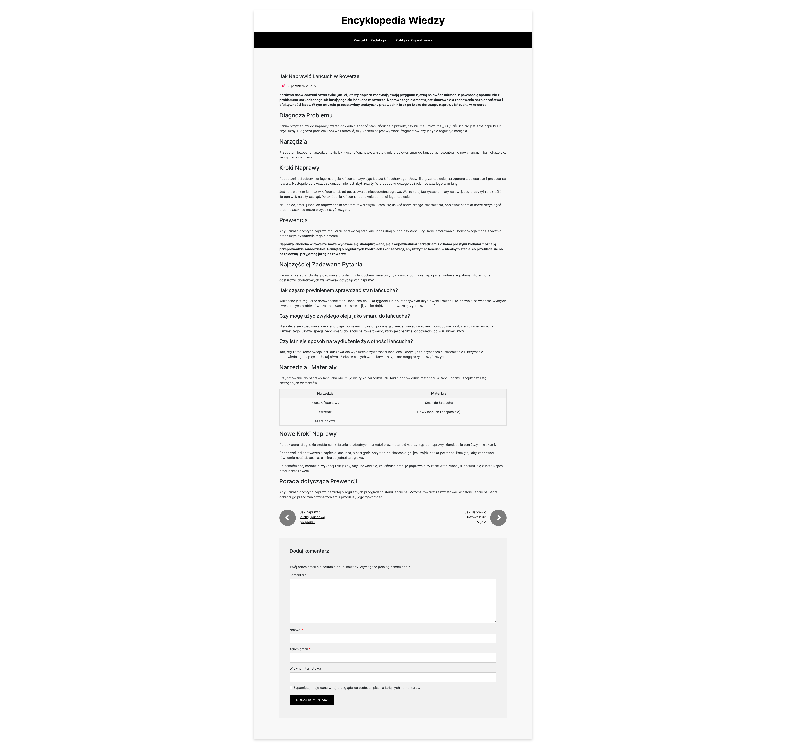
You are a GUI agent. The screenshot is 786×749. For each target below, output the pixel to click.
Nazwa (296, 630)
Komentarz (299, 575)
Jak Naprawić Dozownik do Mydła (475, 517)
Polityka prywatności (413, 40)
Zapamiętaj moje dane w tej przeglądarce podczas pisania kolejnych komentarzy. (356, 688)
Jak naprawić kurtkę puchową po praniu (312, 517)
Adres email (300, 649)
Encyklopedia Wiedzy (393, 20)
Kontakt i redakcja (370, 40)
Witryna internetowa (305, 668)
